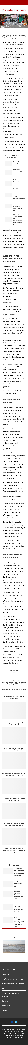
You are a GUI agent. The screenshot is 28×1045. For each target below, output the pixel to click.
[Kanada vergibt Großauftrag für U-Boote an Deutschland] (14, 710)
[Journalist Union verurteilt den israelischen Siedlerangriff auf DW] (8, 206)
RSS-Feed (5, 974)
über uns (5, 1001)
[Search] (26, 2)
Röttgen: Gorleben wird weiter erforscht (18, 164)
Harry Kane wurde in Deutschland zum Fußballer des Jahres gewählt (19, 884)
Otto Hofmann (9, 42)
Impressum (5, 1010)
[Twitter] (16, 1022)
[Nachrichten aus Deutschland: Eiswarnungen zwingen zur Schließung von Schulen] (14, 836)
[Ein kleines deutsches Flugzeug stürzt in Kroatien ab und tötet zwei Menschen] (8, 894)
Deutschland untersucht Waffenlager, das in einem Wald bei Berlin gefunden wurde (19, 922)
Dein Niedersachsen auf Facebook (13, 979)
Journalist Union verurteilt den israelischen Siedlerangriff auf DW (17, 206)
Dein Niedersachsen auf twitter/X (13, 984)
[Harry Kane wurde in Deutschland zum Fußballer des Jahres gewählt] (8, 884)
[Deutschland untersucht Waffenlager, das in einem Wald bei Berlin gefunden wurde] (8, 920)
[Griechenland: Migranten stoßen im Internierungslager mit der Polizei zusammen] (8, 871)
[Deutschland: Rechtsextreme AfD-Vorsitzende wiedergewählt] (14, 735)
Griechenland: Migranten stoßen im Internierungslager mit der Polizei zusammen (19, 873)
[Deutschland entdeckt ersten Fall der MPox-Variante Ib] (14, 786)
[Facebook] (12, 1022)
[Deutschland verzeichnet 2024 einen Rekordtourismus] (8, 172)
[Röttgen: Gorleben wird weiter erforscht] (8, 163)
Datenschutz (6, 1006)
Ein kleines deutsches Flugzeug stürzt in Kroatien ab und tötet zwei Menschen (19, 896)
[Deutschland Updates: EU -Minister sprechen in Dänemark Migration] (8, 183)
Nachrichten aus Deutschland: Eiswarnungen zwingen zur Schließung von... (14, 850)
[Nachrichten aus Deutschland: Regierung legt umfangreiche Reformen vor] (14, 760)
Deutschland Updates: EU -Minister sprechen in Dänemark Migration (18, 184)
